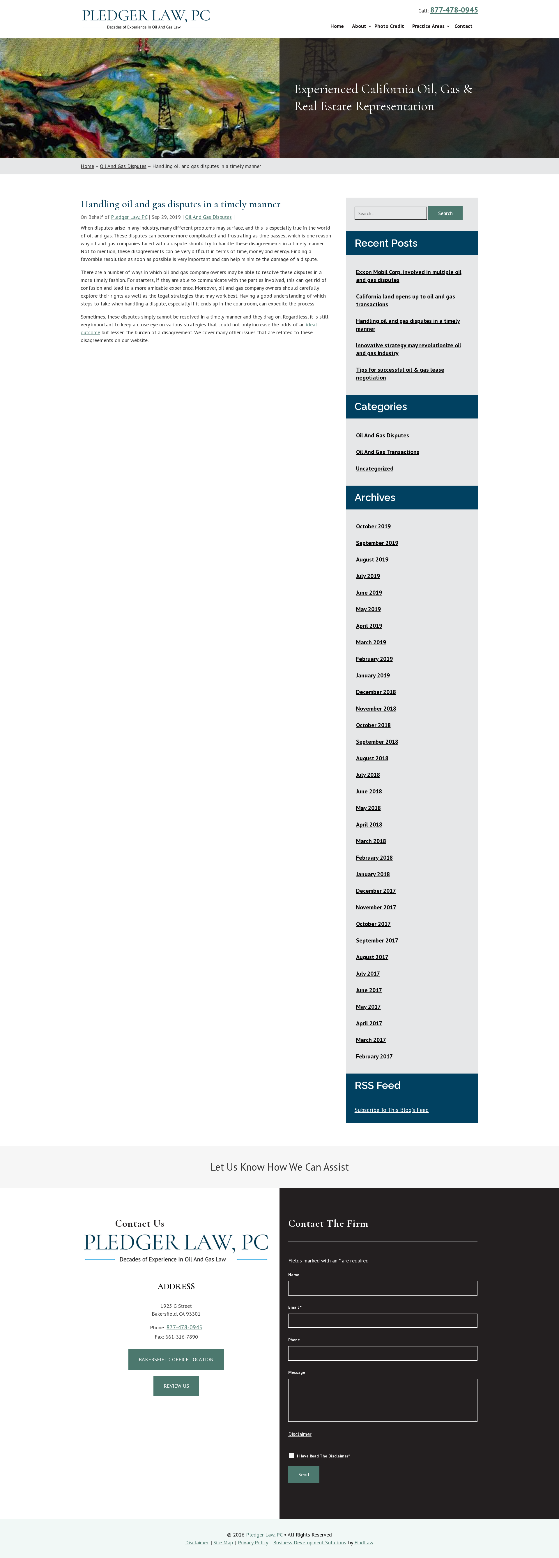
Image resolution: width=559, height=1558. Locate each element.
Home (337, 26)
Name (293, 1274)
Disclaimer (300, 1434)
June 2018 (369, 791)
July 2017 (368, 973)
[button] (552, 1551)
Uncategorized (374, 468)
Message (296, 1372)
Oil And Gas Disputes (208, 217)
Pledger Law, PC (129, 217)
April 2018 (369, 824)
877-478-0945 (454, 10)
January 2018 (373, 874)
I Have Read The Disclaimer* (323, 1456)
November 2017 (376, 907)
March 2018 (371, 841)
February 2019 (374, 659)
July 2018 (368, 775)
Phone (294, 1339)
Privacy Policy (253, 1542)
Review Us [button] (176, 1385)
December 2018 (376, 692)
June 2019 (369, 592)
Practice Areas (428, 26)
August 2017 (372, 957)
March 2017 (371, 1040)
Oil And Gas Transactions (387, 452)
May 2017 (368, 1006)
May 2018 (368, 808)
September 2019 (377, 543)
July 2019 (368, 576)
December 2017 (376, 891)
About (359, 26)
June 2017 (369, 990)
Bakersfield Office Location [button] (176, 1359)
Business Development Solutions (309, 1542)
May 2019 (368, 609)
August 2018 (372, 758)
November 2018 (376, 708)
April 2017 (369, 1023)
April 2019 (369, 625)
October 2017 (373, 924)
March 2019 (371, 642)
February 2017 (374, 1056)
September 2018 (377, 741)
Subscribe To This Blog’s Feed (392, 1110)
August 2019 (372, 559)
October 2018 (373, 725)
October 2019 (373, 526)
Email (294, 1307)
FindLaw (363, 1542)
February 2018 (374, 857)
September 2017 (377, 940)
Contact (463, 26)
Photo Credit (389, 26)
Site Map (223, 1542)
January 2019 (373, 675)
